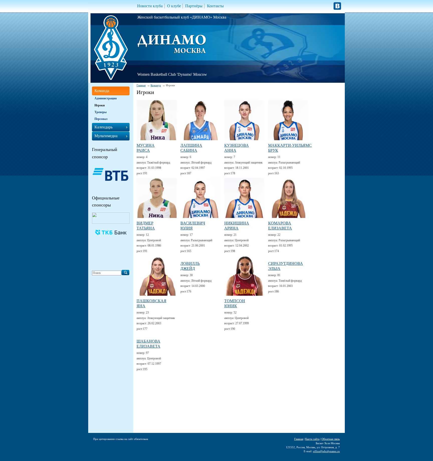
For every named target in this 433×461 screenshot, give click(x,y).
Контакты (215, 6)
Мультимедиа (106, 136)
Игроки (99, 105)
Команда (156, 85)
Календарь (103, 127)
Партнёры (193, 6)
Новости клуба (150, 6)
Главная (141, 85)
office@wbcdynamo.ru (326, 451)
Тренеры (100, 112)
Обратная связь (330, 438)
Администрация (105, 98)
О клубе (174, 6)
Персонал (100, 119)
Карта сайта (312, 438)
